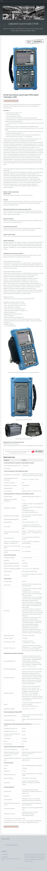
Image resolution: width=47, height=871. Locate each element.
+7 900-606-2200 (5, 854)
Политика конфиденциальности (11, 845)
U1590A (4, 443)
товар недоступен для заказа (11, 100)
